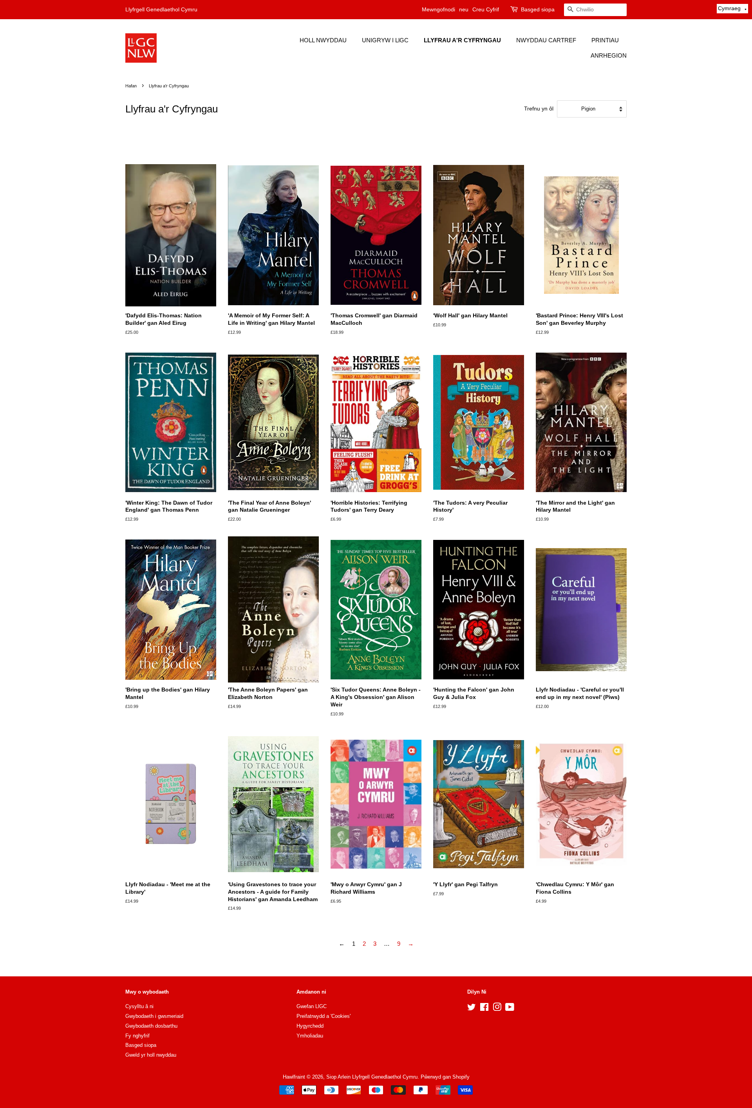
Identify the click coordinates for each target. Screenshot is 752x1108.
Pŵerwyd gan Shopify (445, 1077)
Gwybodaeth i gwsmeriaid (154, 1016)
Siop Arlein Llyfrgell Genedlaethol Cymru (372, 1077)
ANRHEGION (609, 55)
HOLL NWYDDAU (323, 40)
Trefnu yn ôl (538, 109)
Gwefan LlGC (311, 1006)
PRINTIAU (605, 40)
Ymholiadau (309, 1036)
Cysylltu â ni (139, 1006)
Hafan (131, 85)
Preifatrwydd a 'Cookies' (323, 1016)
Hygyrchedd (310, 1026)
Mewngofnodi (438, 9)
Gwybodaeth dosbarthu (151, 1026)
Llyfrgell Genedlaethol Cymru (161, 9)
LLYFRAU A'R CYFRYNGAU (462, 40)
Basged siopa (538, 9)
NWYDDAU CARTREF (546, 40)
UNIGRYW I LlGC (385, 40)
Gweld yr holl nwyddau (150, 1055)
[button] (732, 8)
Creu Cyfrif (485, 9)
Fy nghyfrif (137, 1036)
